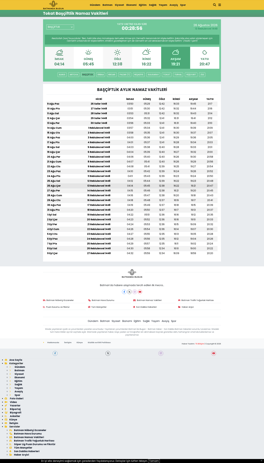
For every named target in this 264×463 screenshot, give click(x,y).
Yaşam (163, 5)
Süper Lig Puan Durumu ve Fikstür (35, 444)
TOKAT (166, 74)
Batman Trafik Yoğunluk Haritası (198, 300)
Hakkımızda (53, 342)
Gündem (95, 5)
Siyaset (119, 5)
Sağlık (152, 5)
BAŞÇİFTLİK (87, 74)
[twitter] (107, 353)
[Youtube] (140, 292)
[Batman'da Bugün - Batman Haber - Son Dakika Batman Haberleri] (53, 5)
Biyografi (15, 412)
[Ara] (214, 5)
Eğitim (143, 5)
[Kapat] (262, 461)
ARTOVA (74, 74)
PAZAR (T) (125, 74)
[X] (129, 292)
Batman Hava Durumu (103, 300)
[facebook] (55, 353)
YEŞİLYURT (191, 74)
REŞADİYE (138, 74)
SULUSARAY (153, 74)
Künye (80, 342)
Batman (107, 5)
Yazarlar (14, 405)
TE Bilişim (199, 343)
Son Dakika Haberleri (146, 306)
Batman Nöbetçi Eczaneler (60, 300)
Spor (183, 5)
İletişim (68, 342)
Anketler (14, 416)
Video (13, 402)
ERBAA (101, 74)
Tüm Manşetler (99, 306)
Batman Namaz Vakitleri (149, 300)
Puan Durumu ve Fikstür (58, 306)
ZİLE (202, 74)
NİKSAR (111, 74)
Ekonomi (131, 5)
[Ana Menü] (219, 5)
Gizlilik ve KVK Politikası (99, 342)
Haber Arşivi (188, 306)
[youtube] (213, 353)
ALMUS (62, 74)
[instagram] (160, 353)
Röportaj (15, 409)
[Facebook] (124, 292)
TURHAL (178, 74)
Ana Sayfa (15, 360)
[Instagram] (134, 292)
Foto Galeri (16, 398)
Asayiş (174, 5)
